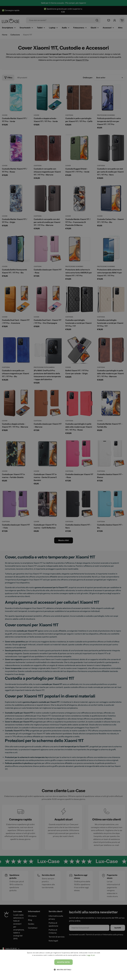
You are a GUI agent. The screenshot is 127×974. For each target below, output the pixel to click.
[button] (63, 969)
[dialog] (63, 962)
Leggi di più (91, 955)
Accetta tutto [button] (63, 962)
